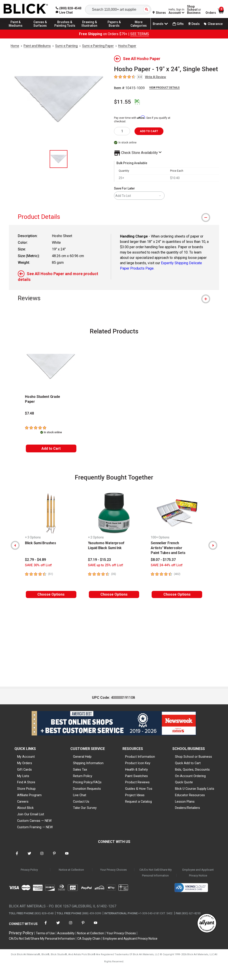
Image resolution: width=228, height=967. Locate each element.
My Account (26, 757)
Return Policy (82, 776)
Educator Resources (190, 795)
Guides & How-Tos (138, 789)
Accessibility (66, 933)
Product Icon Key (137, 763)
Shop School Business (194, 9)
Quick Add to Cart (188, 763)
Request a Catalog (138, 802)
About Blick (25, 808)
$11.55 (122, 102)
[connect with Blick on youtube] (66, 856)
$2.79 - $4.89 (35, 560)
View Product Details (164, 87)
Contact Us (81, 802)
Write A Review (155, 77)
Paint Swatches (136, 776)
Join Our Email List (30, 814)
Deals (195, 24)
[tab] (114, 217)
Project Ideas (135, 795)
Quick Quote (184, 782)
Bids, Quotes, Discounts (192, 770)
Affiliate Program (29, 795)
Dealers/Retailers (187, 808)
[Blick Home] (26, 9)
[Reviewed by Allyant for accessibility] (207, 923)
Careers (22, 802)
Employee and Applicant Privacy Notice (198, 872)
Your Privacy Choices (113, 869)
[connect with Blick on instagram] (41, 856)
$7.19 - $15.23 (99, 560)
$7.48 (29, 413)
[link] (64, 12)
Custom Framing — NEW (35, 827)
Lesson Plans (185, 802)
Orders (211, 12)
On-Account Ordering (190, 776)
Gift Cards (24, 770)
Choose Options (51, 594)
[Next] (212, 545)
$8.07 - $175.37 (163, 560)
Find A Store (26, 782)
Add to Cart (51, 448)
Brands (158, 24)
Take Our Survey (85, 808)
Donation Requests (87, 789)
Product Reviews (137, 782)
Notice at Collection (71, 869)
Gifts (180, 24)
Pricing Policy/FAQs (87, 782)
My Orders (24, 763)
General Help (82, 757)
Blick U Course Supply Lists (194, 789)
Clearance (215, 24)
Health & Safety (136, 770)
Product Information (140, 757)
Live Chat (79, 795)
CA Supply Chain (88, 938)
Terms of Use (45, 933)
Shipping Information (88, 763)
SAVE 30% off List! (38, 565)
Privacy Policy (29, 869)
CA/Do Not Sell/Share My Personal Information (155, 872)
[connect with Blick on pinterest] (54, 856)
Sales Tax (80, 770)
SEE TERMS (139, 34)
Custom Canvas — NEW (34, 821)
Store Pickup (26, 789)
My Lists (23, 776)
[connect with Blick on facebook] (16, 856)
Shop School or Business (193, 757)
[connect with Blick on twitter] (29, 856)
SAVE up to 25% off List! (105, 565)
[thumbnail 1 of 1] (58, 159)
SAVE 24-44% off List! (167, 565)
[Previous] (15, 545)
